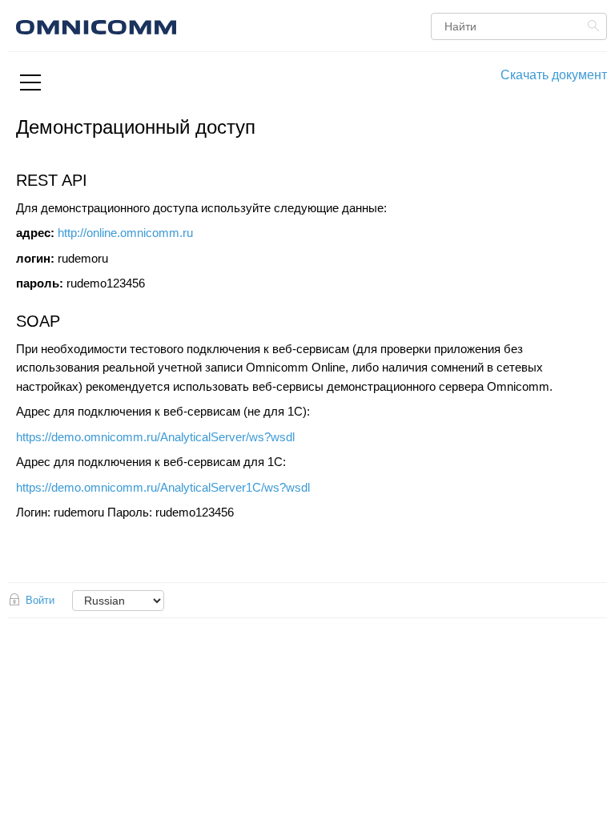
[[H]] (188, 25)
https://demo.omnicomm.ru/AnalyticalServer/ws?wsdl (155, 437)
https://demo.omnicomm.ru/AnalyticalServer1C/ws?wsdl (163, 487)
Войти (40, 600)
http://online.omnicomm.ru (125, 233)
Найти (595, 25)
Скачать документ (553, 75)
